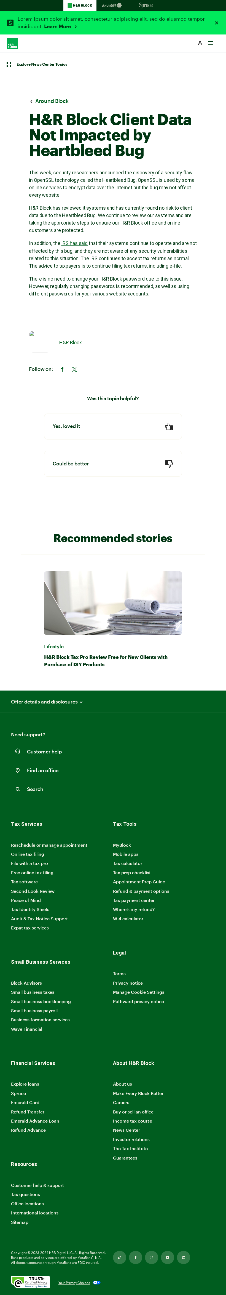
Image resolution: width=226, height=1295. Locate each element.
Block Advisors (26, 983)
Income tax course (132, 1120)
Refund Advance (28, 1130)
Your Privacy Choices (74, 1283)
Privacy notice (128, 982)
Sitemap (19, 1222)
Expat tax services (30, 928)
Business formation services (40, 1019)
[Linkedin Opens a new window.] (183, 1257)
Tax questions (25, 1194)
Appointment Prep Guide (139, 881)
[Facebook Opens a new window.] (135, 1257)
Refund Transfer (27, 1111)
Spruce (18, 1093)
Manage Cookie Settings (138, 992)
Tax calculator (127, 863)
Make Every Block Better (138, 1093)
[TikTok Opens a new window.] (119, 1257)
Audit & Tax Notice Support (39, 918)
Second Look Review (33, 891)
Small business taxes (32, 992)
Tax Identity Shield (30, 909)
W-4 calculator (128, 918)
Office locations (27, 1204)
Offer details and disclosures (44, 702)
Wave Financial (26, 1029)
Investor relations (131, 1139)
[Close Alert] (216, 23)
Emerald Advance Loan (35, 1120)
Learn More (58, 26)
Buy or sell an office (133, 1111)
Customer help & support (37, 1185)
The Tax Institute (130, 1149)
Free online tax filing (32, 872)
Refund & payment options (141, 891)
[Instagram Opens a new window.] (151, 1257)
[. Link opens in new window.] (30, 1282)
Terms (119, 973)
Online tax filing (27, 854)
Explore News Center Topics (42, 64)
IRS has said (74, 243)
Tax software (24, 881)
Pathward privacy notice (138, 1001)
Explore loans (25, 1083)
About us (122, 1083)
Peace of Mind (26, 900)
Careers (121, 1102)
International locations (34, 1213)
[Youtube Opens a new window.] (167, 1257)
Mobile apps (125, 854)
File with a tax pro (29, 863)
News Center (126, 1130)
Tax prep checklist (132, 872)
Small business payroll (34, 1010)
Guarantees (125, 1157)
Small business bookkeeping (41, 1001)
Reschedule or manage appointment (49, 845)
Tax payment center (134, 900)
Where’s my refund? (134, 909)
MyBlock (122, 845)
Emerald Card (25, 1102)
